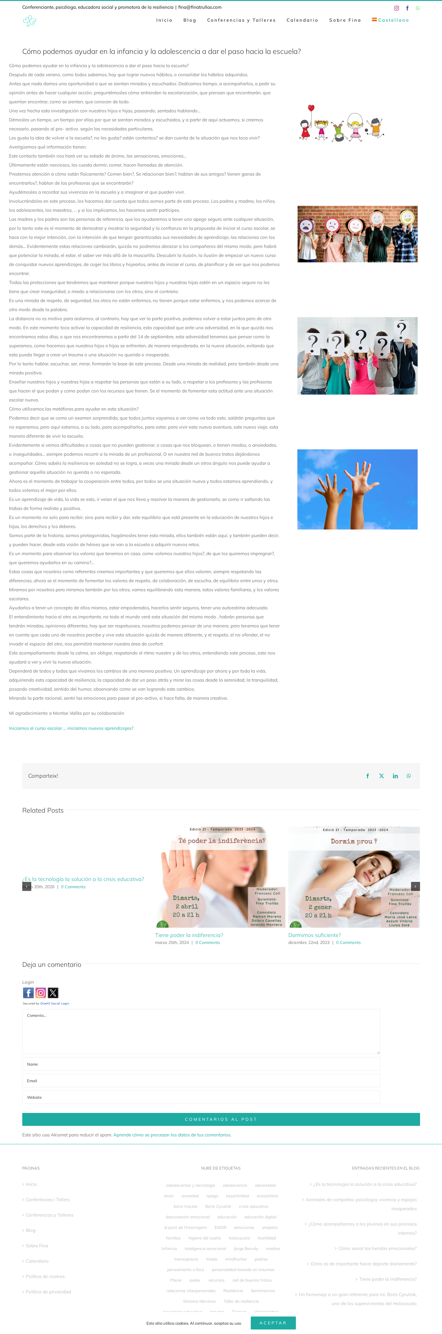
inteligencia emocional (205, 1248)
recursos (216, 1279)
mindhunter (236, 1258)
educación (227, 1216)
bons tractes (186, 1206)
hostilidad (267, 1237)
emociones (244, 1227)
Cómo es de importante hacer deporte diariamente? (364, 1264)
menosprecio (186, 1258)
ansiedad (190, 1195)
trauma (217, 1311)
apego (212, 1195)
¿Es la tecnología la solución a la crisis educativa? (83, 879)
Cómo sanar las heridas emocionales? (378, 1248)
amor (169, 1195)
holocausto (239, 1237)
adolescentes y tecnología (190, 1185)
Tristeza (239, 1311)
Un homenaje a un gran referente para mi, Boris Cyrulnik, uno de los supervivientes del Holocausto (358, 1299)
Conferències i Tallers (47, 1199)
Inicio (31, 1184)
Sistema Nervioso (199, 1301)
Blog (30, 1230)
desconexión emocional (188, 1216)
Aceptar (273, 1323)
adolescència (235, 1185)
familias (173, 1237)
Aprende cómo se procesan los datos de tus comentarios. (172, 1135)
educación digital (260, 1216)
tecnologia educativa (182, 1311)
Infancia (169, 1248)
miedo (211, 1258)
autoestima (267, 1195)
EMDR (220, 1227)
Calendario (37, 1261)
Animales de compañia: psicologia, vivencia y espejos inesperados (361, 1204)
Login (28, 982)
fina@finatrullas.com (200, 7)
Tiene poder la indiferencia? (189, 935)
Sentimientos (263, 1290)
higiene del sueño (205, 1237)
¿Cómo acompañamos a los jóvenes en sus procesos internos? (362, 1228)
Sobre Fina (37, 1245)
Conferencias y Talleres (49, 1215)
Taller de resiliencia (241, 1301)
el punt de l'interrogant (185, 1227)
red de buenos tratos (252, 1279)
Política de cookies (45, 1276)
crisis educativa (253, 1206)
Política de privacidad (48, 1292)
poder (195, 1279)
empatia (270, 1227)
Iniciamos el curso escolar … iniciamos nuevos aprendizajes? (71, 728)
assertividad (237, 1195)
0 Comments (73, 886)
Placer (176, 1279)
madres (273, 1248)
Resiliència (233, 1290)
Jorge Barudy (246, 1248)
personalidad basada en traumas (243, 1269)
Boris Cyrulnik (218, 1206)
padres (261, 1258)
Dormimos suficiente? (314, 935)
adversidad (265, 1185)
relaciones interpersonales (191, 1290)
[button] (26, 886)
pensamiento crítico (185, 1269)
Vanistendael (266, 1311)
